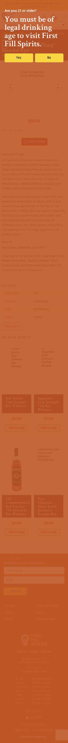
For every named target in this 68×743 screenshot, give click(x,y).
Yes (18, 57)
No (49, 57)
